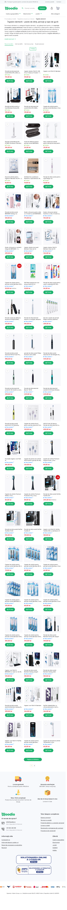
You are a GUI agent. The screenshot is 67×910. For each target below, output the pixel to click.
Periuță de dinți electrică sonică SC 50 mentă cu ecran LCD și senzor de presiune (13, 389)
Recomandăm (9, 44)
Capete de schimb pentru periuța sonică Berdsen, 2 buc (52, 107)
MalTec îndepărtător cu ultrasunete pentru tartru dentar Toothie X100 (50, 706)
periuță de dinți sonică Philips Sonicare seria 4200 (32, 353)
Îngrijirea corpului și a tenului (26, 19)
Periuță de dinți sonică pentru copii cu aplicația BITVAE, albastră (51, 283)
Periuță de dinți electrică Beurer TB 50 (31, 389)
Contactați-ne (6, 840)
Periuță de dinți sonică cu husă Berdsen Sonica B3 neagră (12, 107)
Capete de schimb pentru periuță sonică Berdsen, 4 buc (52, 565)
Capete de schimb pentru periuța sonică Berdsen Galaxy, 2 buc (31, 741)
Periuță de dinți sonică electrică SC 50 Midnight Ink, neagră (51, 353)
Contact (59, 2)
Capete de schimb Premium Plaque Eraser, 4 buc (51, 459)
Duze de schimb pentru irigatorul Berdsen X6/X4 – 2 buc (13, 177)
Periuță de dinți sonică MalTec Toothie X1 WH (13, 530)
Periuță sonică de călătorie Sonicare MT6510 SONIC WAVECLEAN (13, 318)
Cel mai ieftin (19, 44)
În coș (11, 81)
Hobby (55, 850)
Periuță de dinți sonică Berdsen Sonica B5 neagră (51, 635)
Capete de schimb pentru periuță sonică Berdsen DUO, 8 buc (13, 635)
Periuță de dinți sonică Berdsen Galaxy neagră (31, 671)
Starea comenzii (46, 817)
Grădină (55, 848)
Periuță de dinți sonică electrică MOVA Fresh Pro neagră (12, 353)
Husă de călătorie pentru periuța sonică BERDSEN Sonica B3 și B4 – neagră (31, 142)
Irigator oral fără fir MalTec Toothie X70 (13, 741)
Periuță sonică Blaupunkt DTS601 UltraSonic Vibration (13, 142)
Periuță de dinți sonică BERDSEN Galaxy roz (11, 212)
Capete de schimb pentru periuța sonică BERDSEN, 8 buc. (12, 600)
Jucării (37, 14)
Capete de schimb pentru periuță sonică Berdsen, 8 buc (52, 600)
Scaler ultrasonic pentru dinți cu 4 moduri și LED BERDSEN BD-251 (32, 212)
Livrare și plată (49, 2)
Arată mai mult (9, 39)
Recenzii (4, 848)
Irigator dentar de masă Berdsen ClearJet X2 (31, 248)
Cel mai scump (28, 44)
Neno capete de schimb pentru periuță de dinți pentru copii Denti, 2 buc (52, 142)
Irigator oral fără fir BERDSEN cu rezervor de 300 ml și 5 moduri (13, 671)
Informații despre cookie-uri (10, 842)
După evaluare (39, 44)
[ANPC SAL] (33, 870)
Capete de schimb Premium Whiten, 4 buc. (13, 494)
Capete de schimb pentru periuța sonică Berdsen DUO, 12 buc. (32, 635)
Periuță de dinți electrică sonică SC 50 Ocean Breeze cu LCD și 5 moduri (51, 389)
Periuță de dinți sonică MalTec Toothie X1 (32, 530)
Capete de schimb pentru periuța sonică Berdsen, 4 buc (32, 600)
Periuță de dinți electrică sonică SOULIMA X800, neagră (31, 107)
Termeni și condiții (46, 820)
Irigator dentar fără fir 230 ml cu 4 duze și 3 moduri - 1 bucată (32, 72)
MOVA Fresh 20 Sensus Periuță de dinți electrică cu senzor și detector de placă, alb (51, 424)
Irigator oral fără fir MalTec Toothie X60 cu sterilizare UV (51, 530)
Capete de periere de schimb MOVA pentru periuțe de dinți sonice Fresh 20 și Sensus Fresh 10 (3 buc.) (32, 459)
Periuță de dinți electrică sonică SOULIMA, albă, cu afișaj (12, 72)
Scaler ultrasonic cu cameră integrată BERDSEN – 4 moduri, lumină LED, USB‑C (13, 248)
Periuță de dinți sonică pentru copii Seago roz (51, 177)
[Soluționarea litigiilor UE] (33, 859)
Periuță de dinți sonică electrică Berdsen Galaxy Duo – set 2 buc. (13, 706)
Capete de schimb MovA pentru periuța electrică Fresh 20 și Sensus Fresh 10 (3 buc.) (32, 424)
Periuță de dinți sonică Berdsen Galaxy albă (49, 671)
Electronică (27, 14)
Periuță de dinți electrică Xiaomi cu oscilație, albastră (32, 318)
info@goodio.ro (10, 822)
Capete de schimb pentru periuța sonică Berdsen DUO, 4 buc (13, 283)
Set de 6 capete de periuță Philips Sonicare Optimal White (51, 318)
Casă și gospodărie (12, 14)
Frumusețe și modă (10, 19)
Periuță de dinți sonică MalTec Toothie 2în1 (52, 494)
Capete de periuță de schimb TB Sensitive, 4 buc (51, 741)
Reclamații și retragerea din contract (52, 828)
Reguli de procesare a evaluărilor (12, 845)
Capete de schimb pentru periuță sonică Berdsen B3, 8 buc (32, 565)
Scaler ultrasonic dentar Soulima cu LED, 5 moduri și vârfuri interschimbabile (51, 212)
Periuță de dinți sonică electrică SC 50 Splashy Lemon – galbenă (12, 424)
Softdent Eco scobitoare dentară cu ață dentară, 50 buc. (32, 177)
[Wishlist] (7, 53)
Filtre (33, 49)
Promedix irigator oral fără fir (13, 459)
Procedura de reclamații (48, 831)
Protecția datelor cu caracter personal (52, 823)
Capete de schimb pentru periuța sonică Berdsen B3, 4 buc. (13, 565)
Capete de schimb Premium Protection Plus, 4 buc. (32, 494)
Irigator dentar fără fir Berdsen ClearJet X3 (50, 248)
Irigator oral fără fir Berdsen (51, 71)
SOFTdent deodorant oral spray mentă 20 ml (31, 283)
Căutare (42, 8)
